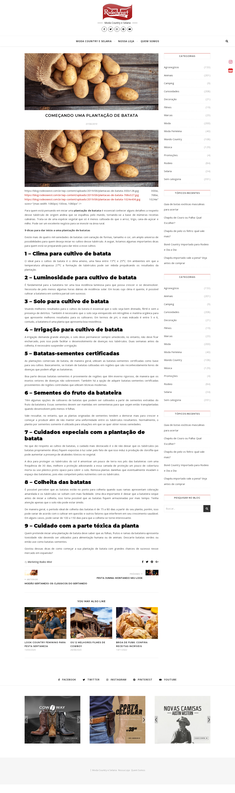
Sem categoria (172, 179)
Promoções (171, 155)
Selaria (168, 171)
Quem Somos (150, 41)
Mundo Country (173, 139)
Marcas (168, 115)
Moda (167, 123)
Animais (168, 75)
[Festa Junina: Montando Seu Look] (152, 572)
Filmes (168, 107)
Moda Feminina (173, 131)
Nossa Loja (126, 41)
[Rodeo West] (117, 12)
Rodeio (168, 163)
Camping (169, 83)
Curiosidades (171, 91)
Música (168, 147)
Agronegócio (171, 67)
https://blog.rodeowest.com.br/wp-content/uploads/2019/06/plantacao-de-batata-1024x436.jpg (82, 199)
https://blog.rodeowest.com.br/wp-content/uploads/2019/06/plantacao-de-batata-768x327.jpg (82, 195)
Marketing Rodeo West (40, 561)
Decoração (170, 99)
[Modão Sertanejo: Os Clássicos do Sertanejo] (31, 572)
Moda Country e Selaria (94, 41)
